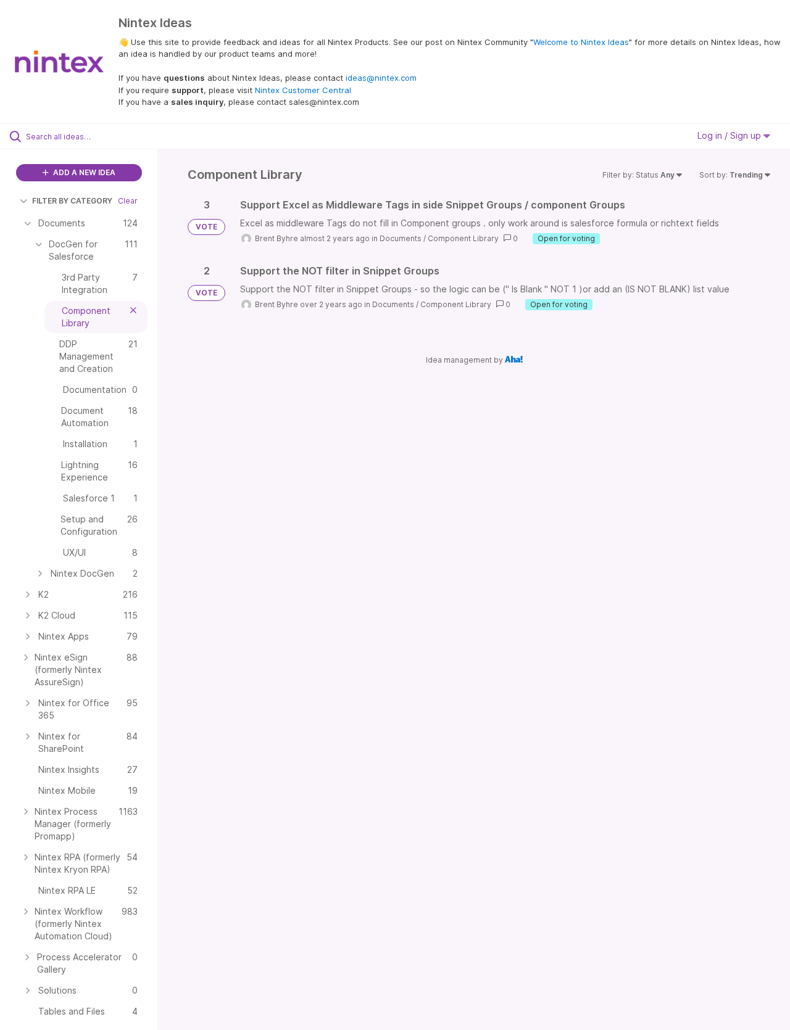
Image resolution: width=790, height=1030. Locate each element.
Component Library (463, 238)
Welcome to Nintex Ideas (581, 42)
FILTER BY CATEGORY (72, 200)
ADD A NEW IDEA (83, 172)
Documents (401, 238)
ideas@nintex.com (381, 78)
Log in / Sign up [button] (730, 135)
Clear (128, 200)
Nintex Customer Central (303, 90)
